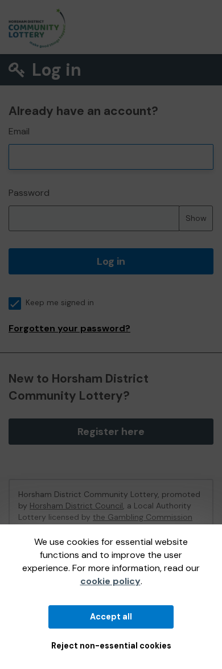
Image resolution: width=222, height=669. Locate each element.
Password (29, 193)
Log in (111, 261)
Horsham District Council (76, 505)
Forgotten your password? (69, 328)
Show (196, 218)
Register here (111, 431)
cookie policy (110, 581)
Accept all (111, 616)
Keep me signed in (60, 302)
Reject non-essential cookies (111, 646)
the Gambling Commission (142, 517)
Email (19, 131)
